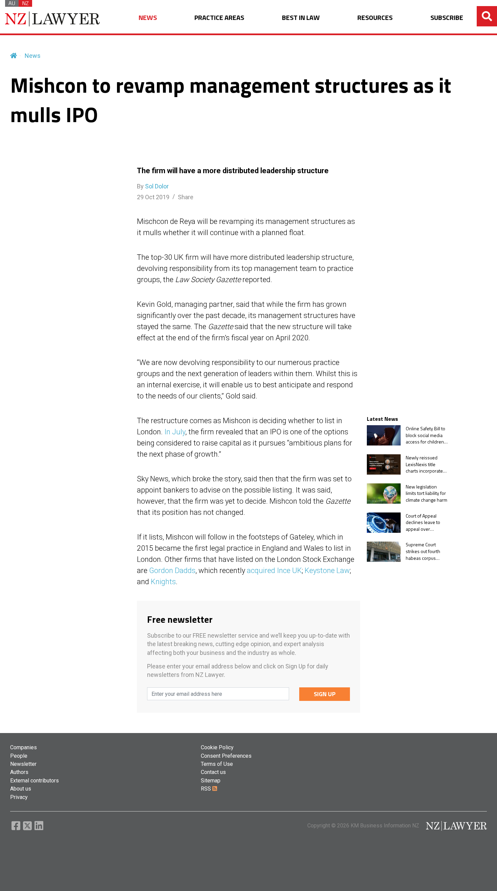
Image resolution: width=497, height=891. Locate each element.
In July (174, 432)
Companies (23, 747)
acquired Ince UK (274, 570)
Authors (19, 772)
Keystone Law (327, 570)
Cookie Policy (217, 747)
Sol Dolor (157, 186)
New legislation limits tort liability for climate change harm (426, 493)
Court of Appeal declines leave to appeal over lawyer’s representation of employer (424, 522)
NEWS (148, 18)
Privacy (19, 797)
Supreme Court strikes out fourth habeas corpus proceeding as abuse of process (423, 552)
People (18, 756)
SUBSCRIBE (446, 18)
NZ (25, 3)
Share (185, 197)
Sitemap (210, 780)
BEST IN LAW (301, 18)
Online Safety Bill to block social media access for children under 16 (425, 435)
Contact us (213, 772)
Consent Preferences (226, 756)
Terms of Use (217, 764)
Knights (163, 581)
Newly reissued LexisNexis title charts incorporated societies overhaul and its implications (426, 464)
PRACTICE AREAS (219, 18)
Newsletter (23, 764)
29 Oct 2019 (153, 197)
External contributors (34, 780)
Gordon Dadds (172, 570)
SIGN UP (325, 694)
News (33, 55)
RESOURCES (375, 18)
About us (20, 788)
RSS (206, 788)
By (153, 186)
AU (11, 3)
